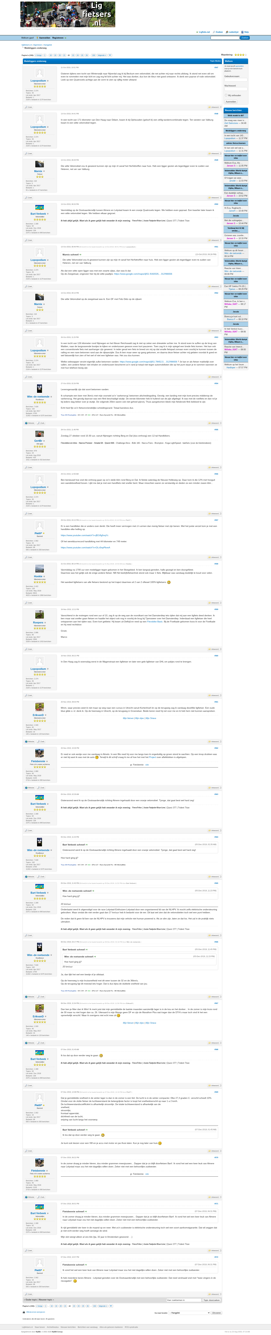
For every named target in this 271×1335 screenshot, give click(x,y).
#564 (216, 837)
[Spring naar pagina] (110, 55)
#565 (216, 883)
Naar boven (40, 1327)
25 (82, 55)
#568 (216, 1049)
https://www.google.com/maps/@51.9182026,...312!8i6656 (143, 274)
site (147, 765)
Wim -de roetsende (38, 396)
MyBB (38, 1332)
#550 (216, 204)
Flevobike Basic (155, 621)
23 (73, 55)
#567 (216, 1003)
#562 (216, 748)
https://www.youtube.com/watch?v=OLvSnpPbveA (85, 547)
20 (60, 55)
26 (87, 55)
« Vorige (38, 55)
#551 (216, 247)
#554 (216, 383)
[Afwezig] (44, 533)
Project (152, 757)
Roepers (38, 622)
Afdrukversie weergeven (35, 1312)
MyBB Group (57, 1332)
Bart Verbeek (38, 213)
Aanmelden (44, 38)
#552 (216, 293)
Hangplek (48, 45)
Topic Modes (215, 61)
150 (93, 55)
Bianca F (231, 319)
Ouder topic (31, 1300)
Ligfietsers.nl (27, 1327)
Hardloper (231, 367)
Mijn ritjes (139, 718)
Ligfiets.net (204, 32)
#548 (216, 114)
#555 (216, 430)
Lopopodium (38, 80)
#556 (216, 474)
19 (55, 55)
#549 (216, 160)
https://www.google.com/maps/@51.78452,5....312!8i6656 (148, 361)
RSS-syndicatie (131, 1327)
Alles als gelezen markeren (111, 1327)
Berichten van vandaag (88, 1327)
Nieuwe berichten (68, 1327)
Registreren (58, 38)
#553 (216, 337)
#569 (216, 1092)
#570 (216, 1157)
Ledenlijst (233, 32)
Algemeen (37, 45)
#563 (216, 794)
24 (78, 55)
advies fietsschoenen (235, 143)
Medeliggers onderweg (236, 131)
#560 (216, 656)
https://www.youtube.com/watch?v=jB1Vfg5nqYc (84, 535)
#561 (216, 702)
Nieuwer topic (45, 1300)
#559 (216, 609)
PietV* (128, 520)
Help (246, 32)
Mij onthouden (234, 95)
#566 (216, 942)
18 (51, 55)
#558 (216, 564)
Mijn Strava (151, 718)
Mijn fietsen (128, 718)
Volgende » (102, 55)
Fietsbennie (38, 761)
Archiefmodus (53, 1327)
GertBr (38, 440)
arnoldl (232, 181)
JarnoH (232, 211)
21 (64, 55)
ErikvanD (38, 715)
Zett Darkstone (231, 123)
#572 (216, 1257)
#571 (216, 1204)
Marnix (38, 171)
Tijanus (232, 289)
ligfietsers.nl (27, 45)
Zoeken (219, 32)
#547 (216, 67)
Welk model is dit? (236, 115)
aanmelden (239, 66)
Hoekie (38, 576)
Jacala (236, 216)
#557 (216, 520)
